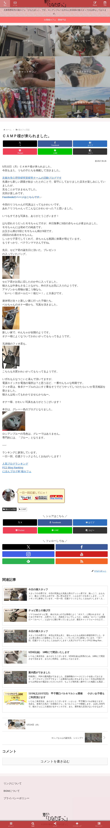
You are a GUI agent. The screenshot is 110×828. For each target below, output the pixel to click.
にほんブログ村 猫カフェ (16, 471)
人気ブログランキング (15, 463)
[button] (90, 151)
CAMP (23, 509)
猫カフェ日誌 (10, 509)
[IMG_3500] (10, 277)
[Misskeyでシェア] (92, 773)
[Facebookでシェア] (18, 781)
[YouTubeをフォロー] (82, 554)
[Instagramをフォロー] (28, 554)
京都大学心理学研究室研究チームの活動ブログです (32, 177)
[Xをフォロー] (28, 547)
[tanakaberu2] (10, 328)
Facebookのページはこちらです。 (22, 197)
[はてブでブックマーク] (43, 781)
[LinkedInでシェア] (55, 789)
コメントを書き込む (55, 761)
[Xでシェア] (18, 773)
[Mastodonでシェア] (43, 773)
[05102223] (13, 429)
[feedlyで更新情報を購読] (28, 561)
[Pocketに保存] (67, 781)
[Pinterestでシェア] (30, 789)
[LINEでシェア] (92, 781)
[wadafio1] (10, 367)
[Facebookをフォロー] (82, 547)
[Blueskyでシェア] (67, 773)
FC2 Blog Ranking (12, 467)
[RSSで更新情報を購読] (82, 561)
